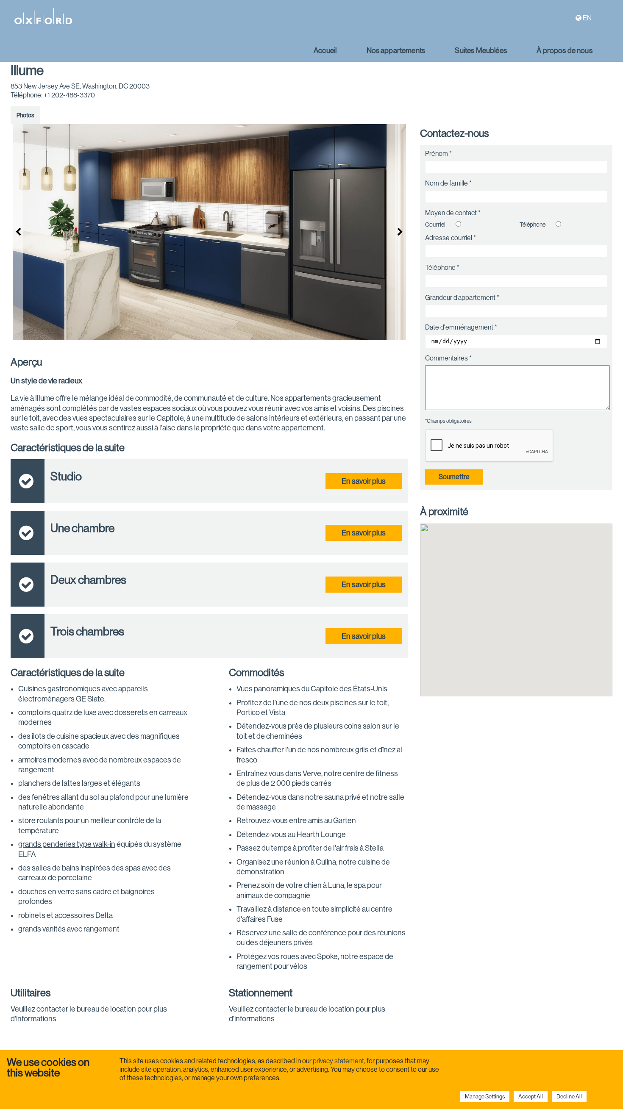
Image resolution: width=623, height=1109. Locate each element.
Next (401, 232)
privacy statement (338, 1061)
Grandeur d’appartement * (462, 297)
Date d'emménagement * (461, 327)
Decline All (569, 1096)
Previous (17, 232)
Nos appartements (396, 50)
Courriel (435, 224)
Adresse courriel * (450, 238)
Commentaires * (448, 358)
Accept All (530, 1096)
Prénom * (438, 153)
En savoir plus (364, 481)
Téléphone (532, 224)
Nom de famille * (448, 183)
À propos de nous (564, 50)
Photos (25, 115)
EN (587, 18)
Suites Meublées (480, 50)
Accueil (325, 50)
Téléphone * (442, 267)
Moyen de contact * (453, 213)
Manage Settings (485, 1096)
